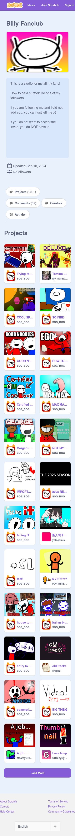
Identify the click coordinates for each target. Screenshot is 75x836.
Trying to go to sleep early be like (25, 274)
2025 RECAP (60, 491)
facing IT (23, 535)
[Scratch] (14, 5)
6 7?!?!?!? (59, 579)
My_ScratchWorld (60, 278)
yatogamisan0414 (60, 540)
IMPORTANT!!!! (25, 491)
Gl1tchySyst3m (60, 758)
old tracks (59, 666)
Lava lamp (59, 753)
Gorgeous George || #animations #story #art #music (25, 448)
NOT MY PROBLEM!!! (60, 448)
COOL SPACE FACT (25, 317)
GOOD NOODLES (25, 361)
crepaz (56, 671)
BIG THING (60, 709)
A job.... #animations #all (25, 753)
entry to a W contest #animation (25, 666)
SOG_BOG (23, 278)
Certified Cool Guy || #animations (25, 404)
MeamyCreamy (25, 758)
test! (20, 579)
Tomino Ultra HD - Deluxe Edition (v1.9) (60, 274)
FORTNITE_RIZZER (60, 583)
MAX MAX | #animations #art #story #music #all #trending (60, 404)
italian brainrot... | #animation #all (60, 622)
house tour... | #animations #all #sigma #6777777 (25, 622)
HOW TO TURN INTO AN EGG (60, 361)
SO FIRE (58, 317)
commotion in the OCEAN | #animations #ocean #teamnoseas (25, 709)
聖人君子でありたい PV (60, 535)
